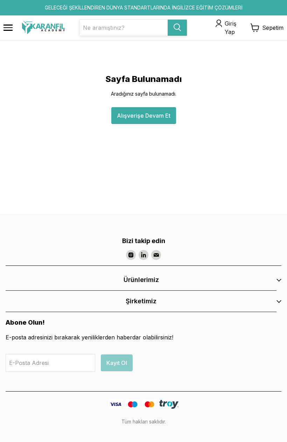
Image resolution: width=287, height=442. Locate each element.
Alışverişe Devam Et (143, 115)
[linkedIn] (143, 255)
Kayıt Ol (116, 362)
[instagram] (131, 255)
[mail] (156, 255)
